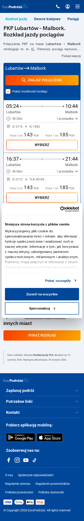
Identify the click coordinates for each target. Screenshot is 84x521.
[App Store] (50, 437)
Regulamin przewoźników (53, 483)
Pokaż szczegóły (58, 280)
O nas (9, 475)
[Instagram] (17, 460)
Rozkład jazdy (16, 19)
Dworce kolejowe (47, 19)
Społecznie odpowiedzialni (35, 475)
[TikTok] (34, 460)
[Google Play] (20, 437)
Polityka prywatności (19, 492)
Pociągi (73, 19)
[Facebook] (8, 460)
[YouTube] (25, 460)
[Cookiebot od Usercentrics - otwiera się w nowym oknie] (60, 209)
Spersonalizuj (39, 308)
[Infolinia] (58, 6)
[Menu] (77, 6)
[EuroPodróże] (16, 380)
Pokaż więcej (71, 56)
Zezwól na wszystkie (42, 294)
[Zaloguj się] (67, 6)
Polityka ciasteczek (51, 492)
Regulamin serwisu (17, 483)
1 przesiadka (64, 118)
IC (32, 49)
